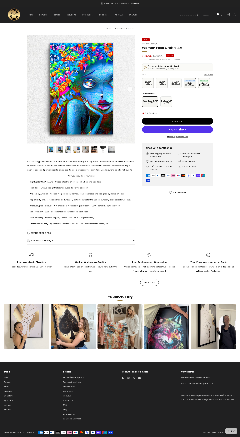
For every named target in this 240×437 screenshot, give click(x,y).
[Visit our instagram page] (128, 378)
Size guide (208, 75)
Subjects (71, 15)
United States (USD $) (189, 15)
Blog (65, 409)
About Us (67, 396)
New (31, 15)
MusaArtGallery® (149, 43)
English (206, 15)
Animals (119, 15)
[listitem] (120, 3)
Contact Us (68, 400)
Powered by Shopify (209, 432)
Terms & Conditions (72, 382)
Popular (43, 15)
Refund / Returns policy (73, 377)
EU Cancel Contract (72, 418)
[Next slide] (130, 89)
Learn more (149, 282)
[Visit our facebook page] (123, 378)
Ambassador (69, 414)
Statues (133, 15)
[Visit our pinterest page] (134, 378)
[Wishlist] (216, 15)
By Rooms (104, 15)
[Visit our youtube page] (139, 378)
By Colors (87, 15)
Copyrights (68, 391)
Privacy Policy (69, 386)
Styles (57, 15)
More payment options (177, 136)
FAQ (65, 405)
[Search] (222, 15)
